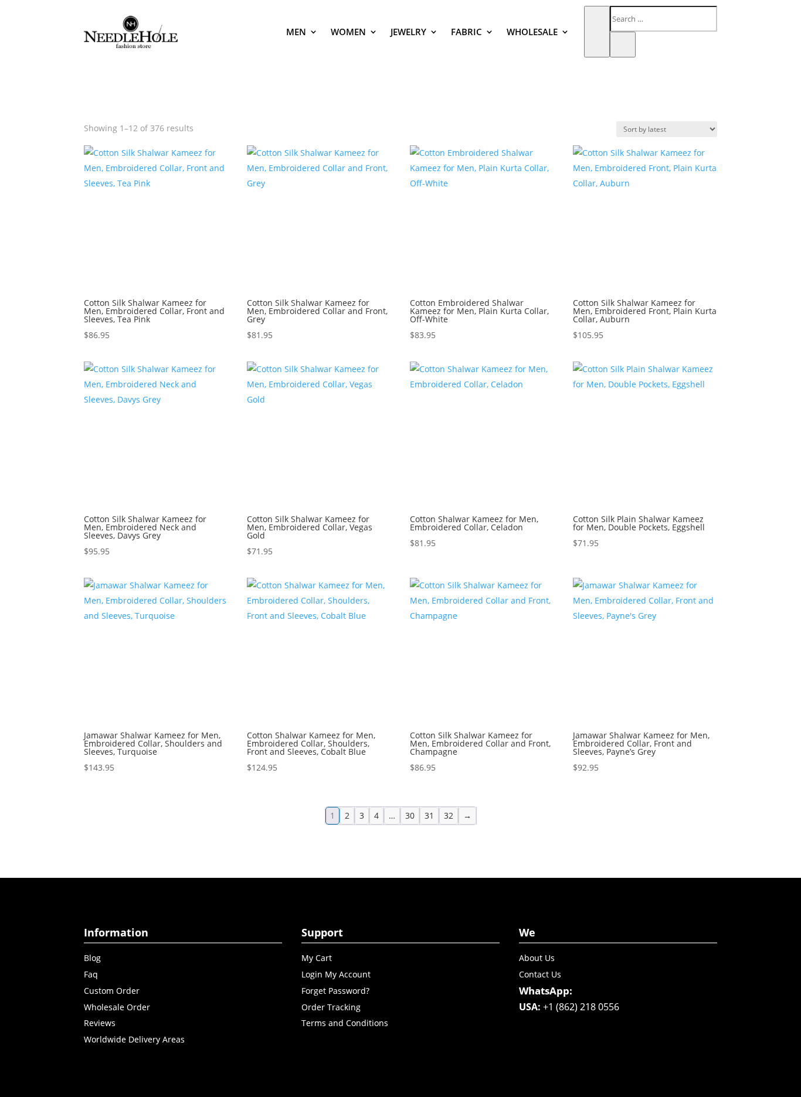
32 (448, 815)
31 (429, 815)
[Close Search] (623, 44)
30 (410, 815)
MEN (296, 32)
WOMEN (348, 32)
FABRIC (466, 32)
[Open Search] (597, 31)
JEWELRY (408, 32)
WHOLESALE (532, 32)
